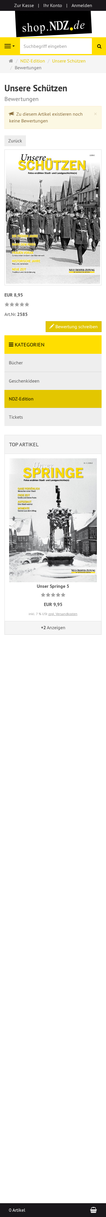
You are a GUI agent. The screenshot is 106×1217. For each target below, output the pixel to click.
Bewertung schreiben (76, 326)
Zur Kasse (24, 5)
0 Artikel (17, 1210)
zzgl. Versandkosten (62, 614)
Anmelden (82, 5)
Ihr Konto (52, 5)
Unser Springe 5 (53, 586)
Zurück (15, 141)
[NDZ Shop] (53, 23)
